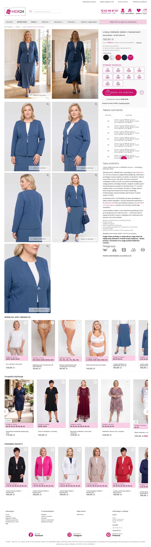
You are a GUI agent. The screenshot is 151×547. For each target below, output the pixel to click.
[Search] (31, 11)
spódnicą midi (109, 203)
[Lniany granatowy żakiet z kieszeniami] (124, 57)
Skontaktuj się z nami (12, 521)
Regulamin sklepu (11, 518)
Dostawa (43, 514)
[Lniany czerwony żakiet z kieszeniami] (118, 57)
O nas (7, 514)
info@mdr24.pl (116, 530)
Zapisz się (138, 42)
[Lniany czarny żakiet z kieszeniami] (106, 57)
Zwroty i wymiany (46, 516)
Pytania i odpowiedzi (47, 520)
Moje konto (80, 514)
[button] (5, 411)
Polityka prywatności (12, 520)
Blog (7, 523)
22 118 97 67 (111, 10)
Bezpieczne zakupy (47, 521)
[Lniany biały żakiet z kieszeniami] (112, 57)
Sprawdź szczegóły (124, 103)
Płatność (43, 518)
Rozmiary (8, 516)
